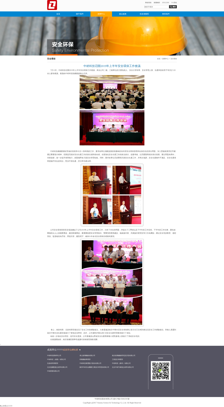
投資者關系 (144, 14)
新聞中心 (101, 14)
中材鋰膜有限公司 (53, 371)
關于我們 (79, 14)
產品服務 (122, 14)
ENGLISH (165, 3)
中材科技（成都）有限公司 (56, 359)
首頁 (58, 14)
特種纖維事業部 (85, 359)
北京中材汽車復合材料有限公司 (123, 367)
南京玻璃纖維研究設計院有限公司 (123, 355)
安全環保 (174, 59)
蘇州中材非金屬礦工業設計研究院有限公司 (94, 367)
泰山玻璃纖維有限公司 (87, 355)
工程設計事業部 (117, 359)
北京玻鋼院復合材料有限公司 (57, 367)
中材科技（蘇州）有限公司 (121, 363)
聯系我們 (165, 14)
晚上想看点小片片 (6, 406)
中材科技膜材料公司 (54, 355)
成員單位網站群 (70, 350)
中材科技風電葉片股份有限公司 (90, 363)
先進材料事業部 (52, 363)
